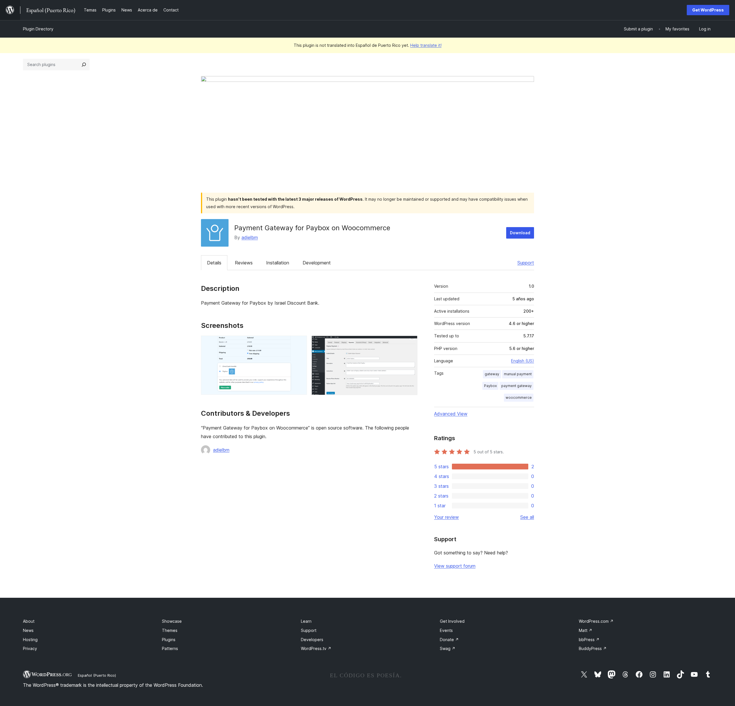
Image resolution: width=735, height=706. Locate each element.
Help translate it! (426, 45)
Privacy (30, 648)
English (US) (522, 360)
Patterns (170, 648)
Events (446, 630)
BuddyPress (593, 648)
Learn (306, 621)
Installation (277, 263)
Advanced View (450, 414)
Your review (446, 517)
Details (214, 263)
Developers (312, 639)
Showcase (172, 621)
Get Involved (452, 621)
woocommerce (519, 397)
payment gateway (516, 386)
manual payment (518, 374)
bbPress (589, 639)
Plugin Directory (38, 28)
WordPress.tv (316, 648)
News (28, 630)
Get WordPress (708, 9)
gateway (492, 374)
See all (527, 517)
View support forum (454, 566)
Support (525, 263)
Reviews (244, 263)
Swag (447, 648)
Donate (449, 639)
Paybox (490, 386)
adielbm (249, 237)
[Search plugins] (84, 64)
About (28, 621)
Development (317, 263)
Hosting (30, 639)
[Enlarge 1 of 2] (299, 343)
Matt (585, 630)
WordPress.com (596, 621)
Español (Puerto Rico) (97, 675)
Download (520, 232)
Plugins (168, 639)
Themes (169, 630)
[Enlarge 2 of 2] (410, 343)
